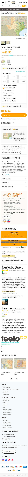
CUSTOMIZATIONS (7, 427)
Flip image (7, 100)
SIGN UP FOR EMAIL (9, 451)
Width (4, 77)
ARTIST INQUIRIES (7, 409)
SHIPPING (5, 402)
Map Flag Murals (18, 12)
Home (5, 242)
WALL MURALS (6, 387)
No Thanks (14, 244)
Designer (22, 242)
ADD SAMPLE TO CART (19, 138)
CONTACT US (7, 216)
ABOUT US (5, 420)
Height (4, 81)
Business (14, 242)
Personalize (14, 100)
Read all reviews (5, 344)
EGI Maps (8, 174)
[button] (10, 378)
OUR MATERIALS (7, 425)
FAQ (4, 407)
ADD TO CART (6, 115)
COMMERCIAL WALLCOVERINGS (11, 389)
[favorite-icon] (24, 2)
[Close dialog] (26, 231)
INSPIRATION (6, 394)
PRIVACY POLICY (7, 414)
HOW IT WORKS (6, 422)
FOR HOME (5, 392)
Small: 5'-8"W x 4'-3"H (10, 87)
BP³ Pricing (11, 55)
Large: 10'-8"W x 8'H (9, 93)
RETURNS (5, 405)
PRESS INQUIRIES (7, 412)
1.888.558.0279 (7, 439)
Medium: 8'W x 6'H (9, 90)
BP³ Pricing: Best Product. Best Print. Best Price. (14, 9)
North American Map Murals (8, 13)
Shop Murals (8, 12)
